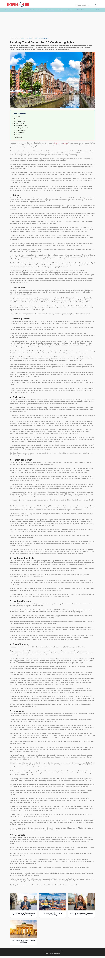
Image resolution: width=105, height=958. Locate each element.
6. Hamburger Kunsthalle (21, 128)
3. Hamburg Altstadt (20, 121)
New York (57, 143)
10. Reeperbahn (18, 137)
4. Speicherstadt (19, 123)
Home (11, 38)
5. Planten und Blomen (20, 125)
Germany (16, 38)
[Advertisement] (52, 26)
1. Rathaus (17, 116)
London (65, 143)
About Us (44, 951)
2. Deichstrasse (18, 119)
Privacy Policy (60, 951)
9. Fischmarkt (18, 135)
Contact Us (51, 951)
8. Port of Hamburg (19, 132)
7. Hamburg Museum (20, 130)
